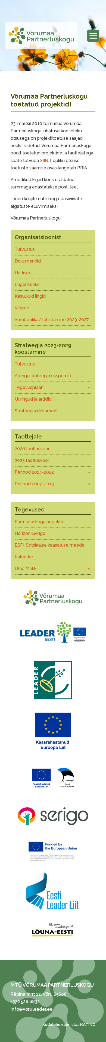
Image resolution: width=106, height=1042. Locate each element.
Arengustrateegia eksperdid (43, 375)
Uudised (23, 272)
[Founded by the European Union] (53, 862)
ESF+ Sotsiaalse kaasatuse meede (50, 545)
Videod (22, 307)
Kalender (24, 556)
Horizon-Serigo (30, 533)
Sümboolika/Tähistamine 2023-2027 (52, 319)
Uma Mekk (25, 568)
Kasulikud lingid (30, 296)
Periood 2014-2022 (34, 472)
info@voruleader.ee (31, 1009)
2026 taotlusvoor (32, 448)
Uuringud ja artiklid (33, 399)
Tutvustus (25, 249)
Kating (87, 1024)
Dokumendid (28, 261)
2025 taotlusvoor (32, 460)
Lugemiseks (27, 284)
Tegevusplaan (29, 387)
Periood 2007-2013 (34, 483)
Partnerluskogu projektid (39, 521)
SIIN (44, 160)
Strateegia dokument (36, 410)
